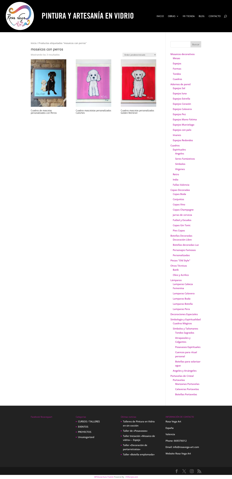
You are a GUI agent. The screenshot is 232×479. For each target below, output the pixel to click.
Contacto (215, 16)
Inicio (160, 16)
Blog (202, 16)
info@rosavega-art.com (186, 447)
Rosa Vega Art (183, 453)
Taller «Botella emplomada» (139, 454)
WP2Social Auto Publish (104, 477)
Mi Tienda (189, 16)
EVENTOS (83, 426)
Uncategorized (86, 437)
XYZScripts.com (131, 477)
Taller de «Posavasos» (135, 430)
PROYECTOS (84, 431)
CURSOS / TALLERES (89, 421)
